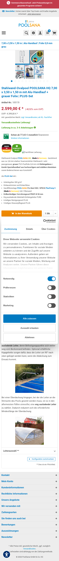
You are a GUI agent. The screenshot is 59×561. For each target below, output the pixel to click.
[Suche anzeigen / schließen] (26, 33)
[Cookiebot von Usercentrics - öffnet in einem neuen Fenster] (43, 221)
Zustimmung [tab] (10, 229)
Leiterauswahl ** (11, 451)
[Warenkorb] (54, 33)
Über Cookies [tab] (48, 229)
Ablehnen (29, 337)
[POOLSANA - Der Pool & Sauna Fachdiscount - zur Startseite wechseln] (29, 23)
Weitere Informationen (20, 138)
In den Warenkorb (23, 213)
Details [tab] (29, 229)
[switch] (52, 287)
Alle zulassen (29, 318)
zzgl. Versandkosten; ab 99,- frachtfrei (36, 117)
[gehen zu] (5, 33)
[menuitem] (5, 33)
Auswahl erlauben (29, 328)
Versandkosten (29, 549)
